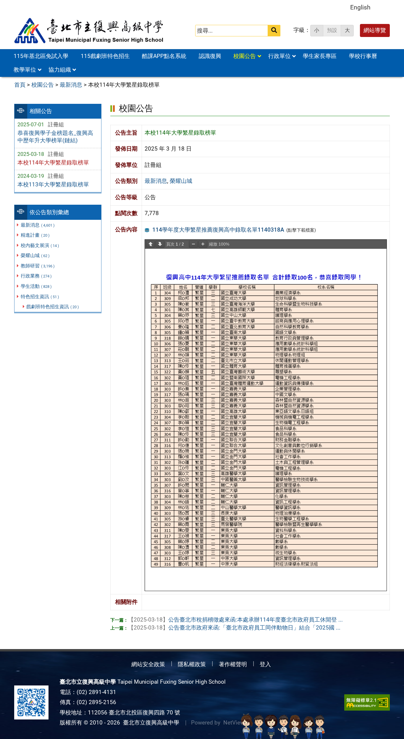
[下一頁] (160, 244)
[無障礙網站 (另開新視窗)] (367, 702)
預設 (332, 30)
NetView (233, 722)
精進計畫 (35, 235)
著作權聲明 (233, 664)
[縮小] (193, 244)
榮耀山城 (35, 255)
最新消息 (38, 225)
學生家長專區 (320, 56)
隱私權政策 (192, 664)
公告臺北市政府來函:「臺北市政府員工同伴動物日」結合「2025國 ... (234, 627)
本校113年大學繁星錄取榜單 (53, 184)
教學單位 (25, 69)
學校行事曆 (363, 56)
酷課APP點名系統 (164, 56)
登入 (265, 664)
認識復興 (210, 56)
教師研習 (38, 266)
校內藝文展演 (40, 245)
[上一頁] (150, 244)
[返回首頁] (89, 31)
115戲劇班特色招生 (105, 56)
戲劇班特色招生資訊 (52, 306)
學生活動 (36, 286)
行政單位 (279, 56)
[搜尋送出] (274, 30)
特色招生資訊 (40, 296)
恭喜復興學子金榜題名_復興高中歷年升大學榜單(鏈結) (55, 137)
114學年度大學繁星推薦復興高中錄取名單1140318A (218, 229)
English (360, 7)
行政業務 (36, 276)
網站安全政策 (148, 664)
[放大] (202, 244)
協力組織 (60, 69)
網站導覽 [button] (374, 30)
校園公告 (244, 56)
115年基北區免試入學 (41, 56)
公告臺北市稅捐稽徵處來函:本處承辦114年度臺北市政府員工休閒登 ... (235, 619)
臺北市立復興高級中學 (149, 722)
